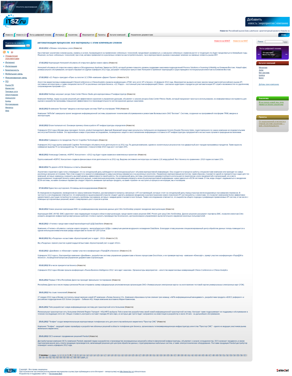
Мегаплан (263, 67)
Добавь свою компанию (269, 84)
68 (75, 357)
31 (154, 355)
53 (231, 355)
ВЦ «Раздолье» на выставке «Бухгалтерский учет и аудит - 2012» (72, 238)
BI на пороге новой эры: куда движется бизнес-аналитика (271, 103)
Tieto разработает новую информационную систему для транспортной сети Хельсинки (81, 307)
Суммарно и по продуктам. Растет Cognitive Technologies (69, 140)
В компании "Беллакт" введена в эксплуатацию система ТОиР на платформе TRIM (79, 109)
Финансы (9, 107)
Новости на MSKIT (222, 41)
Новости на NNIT (240, 41)
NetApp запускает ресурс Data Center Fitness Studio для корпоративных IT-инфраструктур (82, 94)
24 (130, 355)
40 (185, 355)
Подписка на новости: (14, 43)
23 (126, 355)
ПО (7, 81)
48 (213, 355)
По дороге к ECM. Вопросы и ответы (59, 167)
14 (95, 355)
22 (123, 355)
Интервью (60, 35)
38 (178, 355)
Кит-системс (264, 73)
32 (157, 355)
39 (182, 355)
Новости (9, 35)
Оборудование (11, 95)
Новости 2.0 (21, 35)
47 (210, 355)
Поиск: (260, 42)
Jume (261, 70)
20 (116, 355)
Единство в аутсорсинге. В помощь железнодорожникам (68, 188)
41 (189, 355)
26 (137, 355)
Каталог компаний (117, 35)
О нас (283, 35)
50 (220, 355)
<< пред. (52, 355)
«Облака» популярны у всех (56, 48)
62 (54, 357)
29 (147, 355)
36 (171, 355)
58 (40, 357)
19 (112, 355)
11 (84, 355)
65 (64, 357)
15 (98, 355)
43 (196, 355)
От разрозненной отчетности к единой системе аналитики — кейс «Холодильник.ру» (272, 123)
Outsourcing (10, 98)
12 (88, 355)
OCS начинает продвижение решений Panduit (64, 336)
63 (57, 357)
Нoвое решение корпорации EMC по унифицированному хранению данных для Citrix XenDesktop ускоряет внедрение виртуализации (102, 209)
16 (102, 355)
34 (164, 355)
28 (144, 355)
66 (68, 357)
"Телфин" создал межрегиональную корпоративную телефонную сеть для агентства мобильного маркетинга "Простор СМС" (98, 322)
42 (192, 355)
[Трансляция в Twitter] (9, 52)
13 (91, 355)
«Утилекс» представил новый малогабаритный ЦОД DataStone (71, 224)
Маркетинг (9, 88)
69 (78, 357)
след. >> (84, 357)
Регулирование (11, 104)
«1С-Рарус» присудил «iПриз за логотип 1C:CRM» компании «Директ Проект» (78, 77)
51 (224, 355)
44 (199, 355)
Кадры (8, 101)
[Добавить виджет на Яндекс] (12, 52)
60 (47, 357)
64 (61, 357)
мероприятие (267, 23)
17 (105, 355)
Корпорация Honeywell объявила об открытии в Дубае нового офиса (73, 63)
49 (217, 355)
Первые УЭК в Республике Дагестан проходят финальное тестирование (75, 280)
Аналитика (72, 35)
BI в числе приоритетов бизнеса (58, 265)
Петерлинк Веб (55, 374)
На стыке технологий (53, 292)
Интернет (10, 62)
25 (133, 355)
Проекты (102, 35)
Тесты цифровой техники (40, 35)
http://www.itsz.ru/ (127, 372)
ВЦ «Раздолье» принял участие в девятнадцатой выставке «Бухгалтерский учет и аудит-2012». (79, 243)
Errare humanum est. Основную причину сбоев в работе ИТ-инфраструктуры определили (82, 125)
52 (227, 355)
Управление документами (142, 35)
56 (241, 355)
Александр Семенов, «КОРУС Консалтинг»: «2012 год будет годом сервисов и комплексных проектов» (88, 155)
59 (43, 357)
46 (206, 355)
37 (175, 355)
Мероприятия (88, 35)
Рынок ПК (9, 85)
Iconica (262, 75)
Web (7, 111)
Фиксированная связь (16, 78)
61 (50, 357)
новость (252, 23)
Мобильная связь (14, 74)
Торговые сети (11, 92)
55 (238, 355)
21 (119, 355)
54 (234, 355)
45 (203, 355)
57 (245, 355)
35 (168, 355)
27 (140, 355)
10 (81, 355)
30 (150, 355)
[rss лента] (5, 52)
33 (161, 355)
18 (109, 355)
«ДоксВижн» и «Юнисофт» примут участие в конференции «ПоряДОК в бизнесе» (79, 251)
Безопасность (12, 70)
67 (71, 357)
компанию (282, 23)
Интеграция (11, 66)
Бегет (261, 78)
